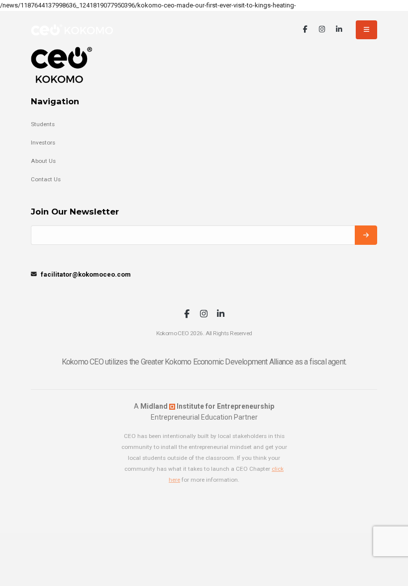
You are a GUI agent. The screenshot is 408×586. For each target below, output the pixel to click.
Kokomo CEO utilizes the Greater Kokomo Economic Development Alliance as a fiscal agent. (204, 361)
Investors (43, 142)
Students (43, 124)
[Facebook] (305, 29)
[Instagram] (322, 29)
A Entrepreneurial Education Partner (204, 411)
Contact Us (46, 179)
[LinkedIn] (339, 29)
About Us (43, 160)
